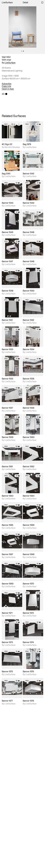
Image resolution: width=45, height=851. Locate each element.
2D (12, 124)
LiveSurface (7, 2)
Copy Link (6, 86)
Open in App (8, 89)
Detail (25, 2)
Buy (6, 124)
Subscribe (6, 83)
